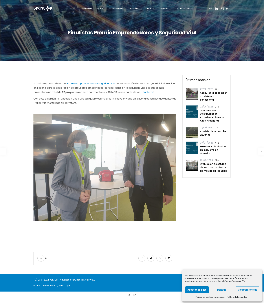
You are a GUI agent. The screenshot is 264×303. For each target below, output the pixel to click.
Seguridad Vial (116, 8)
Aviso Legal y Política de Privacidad (231, 297)
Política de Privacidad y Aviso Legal (51, 285)
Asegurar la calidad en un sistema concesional (213, 96)
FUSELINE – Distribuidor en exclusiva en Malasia (213, 150)
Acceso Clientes (184, 8)
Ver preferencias (247, 289)
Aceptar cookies (197, 289)
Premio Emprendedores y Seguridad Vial (91, 83)
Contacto (166, 8)
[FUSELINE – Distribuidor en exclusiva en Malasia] (192, 147)
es (227, 9)
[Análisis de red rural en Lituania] (192, 132)
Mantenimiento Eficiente (91, 8)
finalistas (148, 92)
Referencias (136, 8)
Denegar (222, 289)
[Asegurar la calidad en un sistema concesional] (192, 94)
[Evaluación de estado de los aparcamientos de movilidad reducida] (192, 165)
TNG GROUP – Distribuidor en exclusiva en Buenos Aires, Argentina (212, 115)
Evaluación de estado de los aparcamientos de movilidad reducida (213, 167)
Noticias (151, 8)
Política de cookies (204, 297)
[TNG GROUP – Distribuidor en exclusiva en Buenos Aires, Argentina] (192, 111)
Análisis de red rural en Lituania (213, 133)
